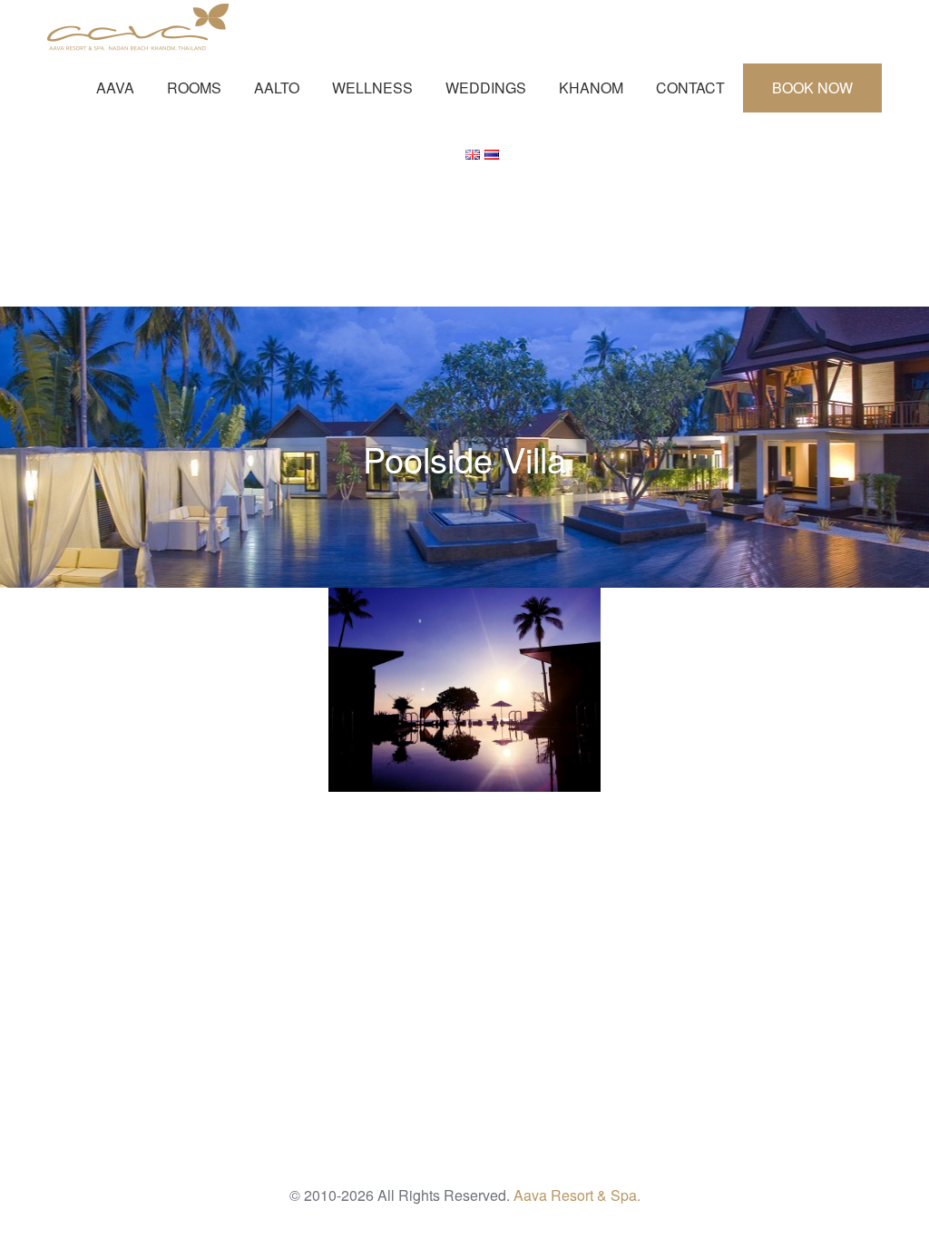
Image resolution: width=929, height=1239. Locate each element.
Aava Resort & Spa (138, 27)
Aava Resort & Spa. (577, 1195)
